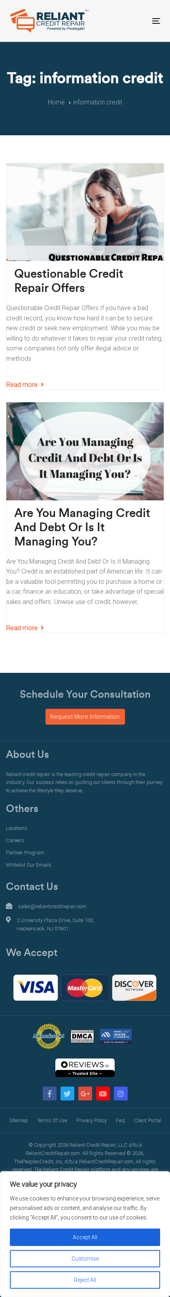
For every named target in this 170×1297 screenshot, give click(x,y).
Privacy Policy (91, 1120)
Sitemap (18, 1120)
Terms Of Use (52, 1120)
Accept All (85, 1237)
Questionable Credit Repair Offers (68, 281)
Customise (85, 1258)
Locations (16, 828)
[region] (85, 1234)
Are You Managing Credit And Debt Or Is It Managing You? (82, 527)
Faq (120, 1120)
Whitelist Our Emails (28, 865)
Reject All (85, 1280)
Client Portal (147, 1120)
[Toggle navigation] (135, 21)
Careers (15, 840)
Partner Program (25, 853)
